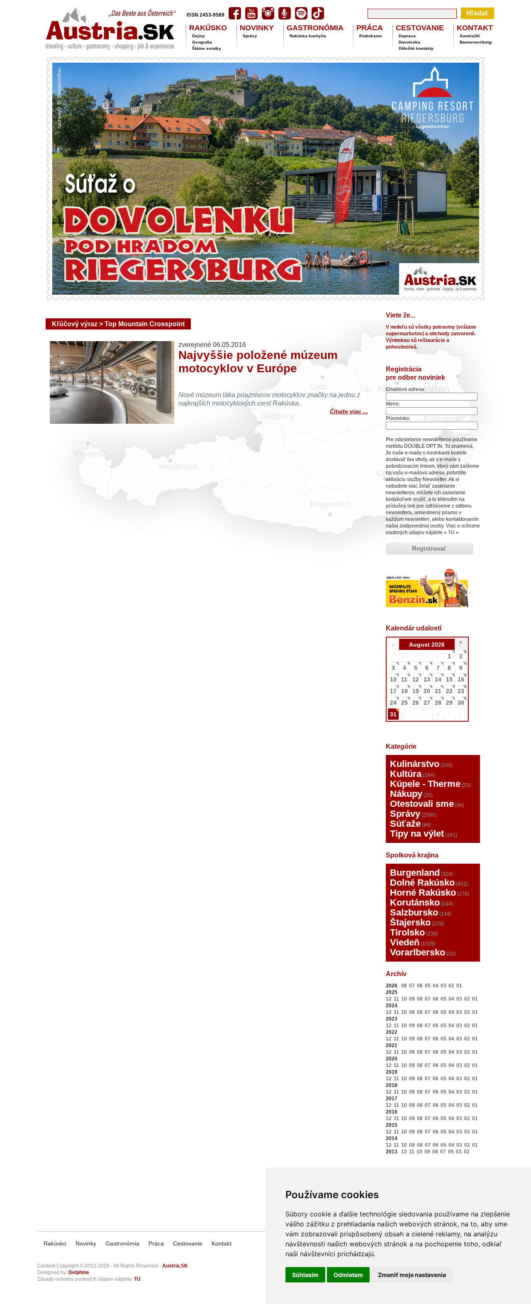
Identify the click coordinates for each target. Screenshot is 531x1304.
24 (393, 702)
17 (393, 691)
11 (404, 679)
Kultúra (405, 774)
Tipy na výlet (417, 833)
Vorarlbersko (417, 952)
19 (415, 691)
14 (438, 679)
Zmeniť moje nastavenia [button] (412, 1274)
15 (449, 679)
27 (427, 702)
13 (427, 679)
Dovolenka (409, 42)
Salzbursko (414, 912)
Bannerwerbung (476, 42)
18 (404, 691)
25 (404, 702)
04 (435, 986)
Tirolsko (407, 932)
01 (459, 986)
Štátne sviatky (206, 48)
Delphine (78, 1272)
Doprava (407, 36)
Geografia (202, 42)
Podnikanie (370, 36)
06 (420, 986)
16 (461, 679)
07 (412, 986)
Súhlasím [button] (305, 1274)
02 (451, 986)
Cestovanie (187, 1243)
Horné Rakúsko (423, 892)
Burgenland (415, 872)
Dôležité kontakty (416, 48)
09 (412, 999)
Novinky (86, 1243)
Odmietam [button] (348, 1274)
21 (438, 691)
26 (415, 702)
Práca (156, 1243)
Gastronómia (122, 1243)
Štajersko (410, 922)
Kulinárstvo (414, 764)
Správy (250, 36)
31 (393, 714)
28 (438, 702)
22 (449, 691)
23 (461, 691)
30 (461, 702)
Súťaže (405, 823)
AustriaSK (470, 36)
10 (393, 679)
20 (427, 691)
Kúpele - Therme (425, 784)
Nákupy (406, 794)
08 (404, 986)
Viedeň (404, 942)
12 (415, 679)
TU (451, 532)
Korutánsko (415, 902)
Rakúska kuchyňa (308, 36)
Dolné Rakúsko (422, 882)
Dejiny (198, 36)
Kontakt (221, 1243)
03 (443, 986)
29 (449, 702)
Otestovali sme (422, 804)
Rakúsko (55, 1243)
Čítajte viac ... (349, 410)
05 (428, 986)
